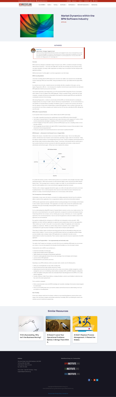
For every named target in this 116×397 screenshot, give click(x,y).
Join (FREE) (69, 1)
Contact (80, 1)
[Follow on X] (92, 380)
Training (55, 4)
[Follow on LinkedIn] (97, 380)
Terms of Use (51, 393)
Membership (94, 4)
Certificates (63, 4)
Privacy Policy (58, 393)
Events (49, 4)
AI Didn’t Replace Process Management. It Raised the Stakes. (84, 337)
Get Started (86, 1)
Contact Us (65, 393)
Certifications (71, 4)
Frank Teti (38, 49)
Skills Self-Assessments (83, 4)
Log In (91, 1)
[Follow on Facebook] (89, 380)
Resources (74, 1)
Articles (63, 22)
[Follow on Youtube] (94, 380)
